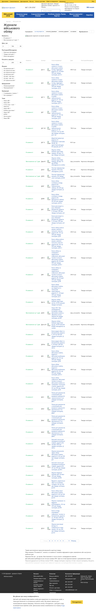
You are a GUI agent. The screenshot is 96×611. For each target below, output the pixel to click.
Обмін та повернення (52, 1)
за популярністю (39, 31)
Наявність (5, 36)
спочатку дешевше (51, 31)
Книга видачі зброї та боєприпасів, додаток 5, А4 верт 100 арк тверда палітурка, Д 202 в (58, 344)
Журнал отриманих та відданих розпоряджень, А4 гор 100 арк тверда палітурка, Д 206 (58, 504)
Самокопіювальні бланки (38, 15)
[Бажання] (87, 1)
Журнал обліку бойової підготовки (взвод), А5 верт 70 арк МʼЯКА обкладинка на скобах (58, 161)
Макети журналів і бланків (76, 15)
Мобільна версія (8, 576)
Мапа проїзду (84, 582)
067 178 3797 (30, 7)
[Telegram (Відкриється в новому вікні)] (74, 1)
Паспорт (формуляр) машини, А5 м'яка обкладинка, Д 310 (58, 169)
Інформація (62, 1)
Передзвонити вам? (70, 578)
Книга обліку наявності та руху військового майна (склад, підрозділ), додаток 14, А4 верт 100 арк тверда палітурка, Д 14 (58, 83)
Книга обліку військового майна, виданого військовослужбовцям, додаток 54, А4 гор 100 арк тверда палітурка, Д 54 (58, 356)
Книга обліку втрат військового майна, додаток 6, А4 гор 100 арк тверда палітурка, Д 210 (58, 494)
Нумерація (5, 91)
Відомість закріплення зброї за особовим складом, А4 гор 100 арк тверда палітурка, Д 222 (58, 484)
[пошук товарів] (58, 10)
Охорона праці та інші (21, 15)
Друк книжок (5, 1)
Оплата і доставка (40, 1)
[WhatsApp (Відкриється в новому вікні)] (78, 1)
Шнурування (6, 83)
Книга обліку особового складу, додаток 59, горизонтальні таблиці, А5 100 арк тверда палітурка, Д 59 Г (58, 186)
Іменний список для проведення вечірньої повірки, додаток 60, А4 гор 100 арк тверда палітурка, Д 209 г (58, 466)
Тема (3, 98)
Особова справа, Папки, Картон (57, 15)
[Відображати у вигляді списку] (93, 31)
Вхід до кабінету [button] (54, 576)
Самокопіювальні (14, 1)
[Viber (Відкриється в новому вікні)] (76, 1)
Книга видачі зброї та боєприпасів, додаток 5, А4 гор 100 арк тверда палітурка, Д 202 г (58, 334)
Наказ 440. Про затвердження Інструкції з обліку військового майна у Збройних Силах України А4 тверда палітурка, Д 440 (58, 313)
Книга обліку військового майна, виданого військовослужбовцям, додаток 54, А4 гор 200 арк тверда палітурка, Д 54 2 (58, 369)
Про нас (31, 1)
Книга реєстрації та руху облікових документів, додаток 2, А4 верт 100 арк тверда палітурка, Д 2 (58, 209)
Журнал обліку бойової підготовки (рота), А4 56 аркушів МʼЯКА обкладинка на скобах (58, 324)
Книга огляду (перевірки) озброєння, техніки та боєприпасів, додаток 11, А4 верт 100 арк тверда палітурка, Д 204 (58, 516)
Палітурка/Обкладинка (9, 50)
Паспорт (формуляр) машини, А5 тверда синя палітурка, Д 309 (58, 176)
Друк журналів (24, 1)
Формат (4, 66)
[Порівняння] (83, 1)
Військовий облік (8, 15)
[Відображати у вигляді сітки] (90, 31)
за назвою (73, 31)
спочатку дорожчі (64, 31)
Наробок (89, 15)
